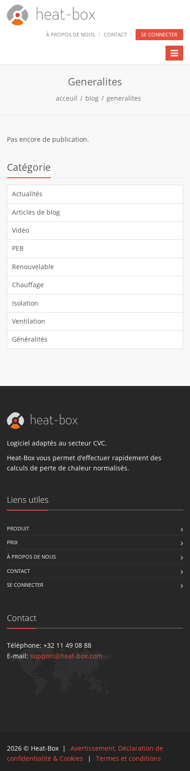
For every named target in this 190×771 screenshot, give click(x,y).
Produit (18, 528)
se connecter (159, 34)
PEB (18, 248)
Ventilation (28, 321)
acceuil (66, 98)
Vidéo (20, 230)
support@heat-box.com (66, 655)
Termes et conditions (128, 758)
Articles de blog (36, 212)
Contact (115, 34)
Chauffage (28, 284)
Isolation (25, 303)
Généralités (30, 339)
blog (92, 98)
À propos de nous (70, 34)
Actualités (27, 193)
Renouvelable (33, 266)
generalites (124, 98)
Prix (12, 542)
